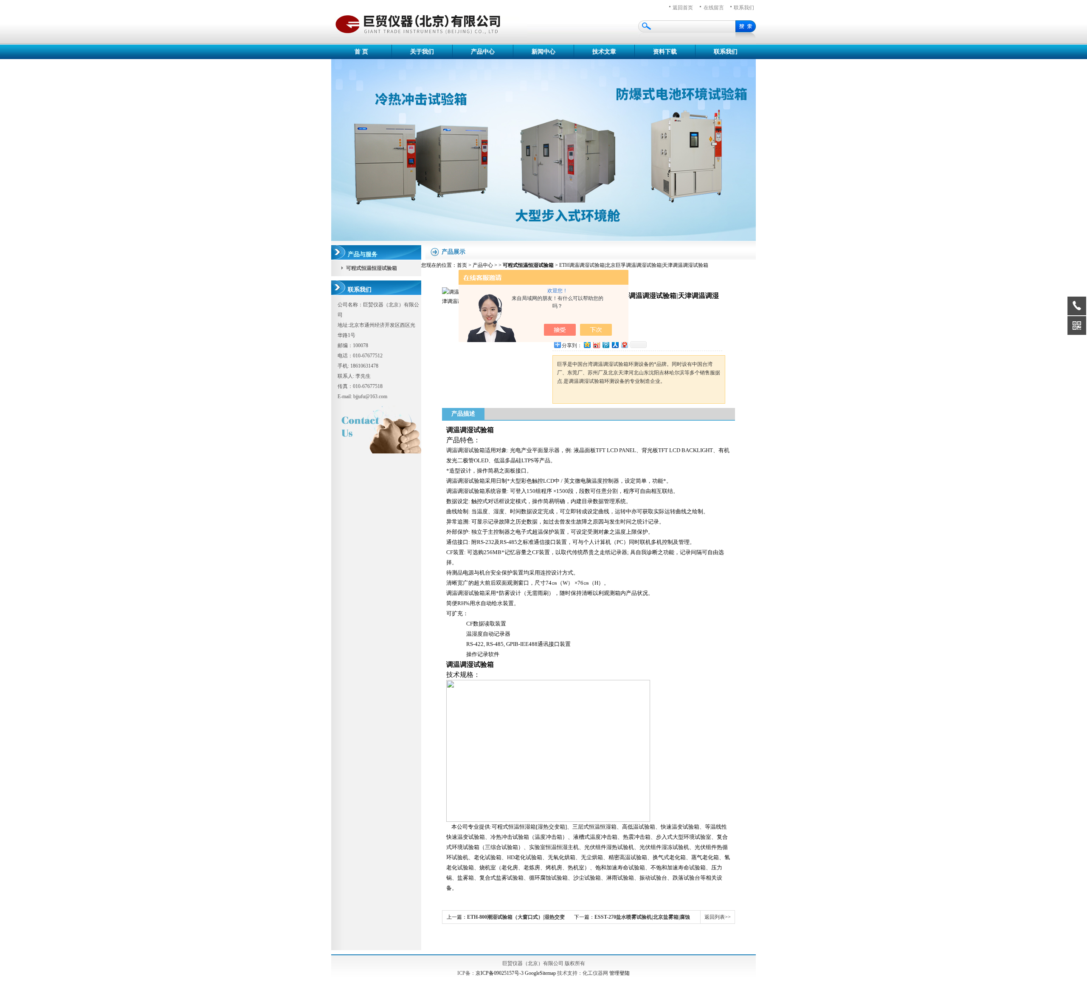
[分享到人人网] (615, 344)
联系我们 (744, 8)
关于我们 (422, 51)
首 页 (361, 51)
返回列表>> (717, 917)
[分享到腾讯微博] (605, 344)
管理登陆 (619, 973)
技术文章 (604, 51)
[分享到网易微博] (624, 344)
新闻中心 (543, 51)
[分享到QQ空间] (586, 344)
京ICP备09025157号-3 (500, 973)
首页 (462, 265)
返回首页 (683, 8)
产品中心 (483, 51)
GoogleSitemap (540, 973)
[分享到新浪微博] (596, 344)
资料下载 (665, 51)
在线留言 (714, 8)
